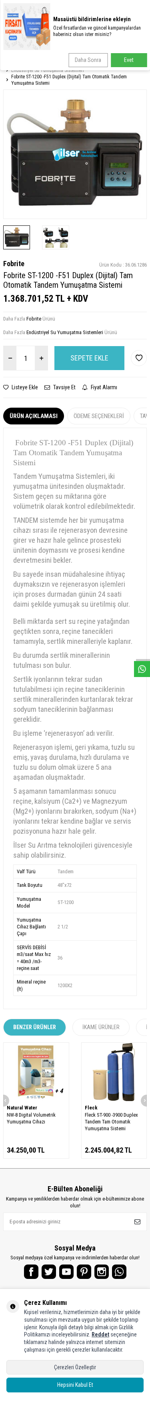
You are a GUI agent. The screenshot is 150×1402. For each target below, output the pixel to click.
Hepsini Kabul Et (75, 1385)
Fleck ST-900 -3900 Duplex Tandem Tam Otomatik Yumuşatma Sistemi (111, 1122)
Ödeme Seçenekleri (99, 416)
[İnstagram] (101, 1272)
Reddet (100, 1334)
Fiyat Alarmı (103, 387)
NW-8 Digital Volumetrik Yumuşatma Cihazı (31, 1118)
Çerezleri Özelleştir (75, 1367)
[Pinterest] (84, 1272)
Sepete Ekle (89, 358)
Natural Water (22, 1108)
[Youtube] (66, 1272)
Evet (129, 60)
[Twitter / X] (49, 1272)
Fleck (91, 1108)
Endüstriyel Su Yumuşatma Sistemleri (47, 70)
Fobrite (13, 263)
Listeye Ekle (24, 387)
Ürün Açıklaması (34, 416)
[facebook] (31, 1272)
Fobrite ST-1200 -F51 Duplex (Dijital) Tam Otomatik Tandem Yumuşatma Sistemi (69, 80)
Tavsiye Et (64, 387)
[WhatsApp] (119, 1272)
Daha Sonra (88, 60)
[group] (75, 154)
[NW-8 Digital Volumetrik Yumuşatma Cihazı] (36, 1072)
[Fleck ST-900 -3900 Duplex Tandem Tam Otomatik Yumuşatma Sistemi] (114, 1072)
